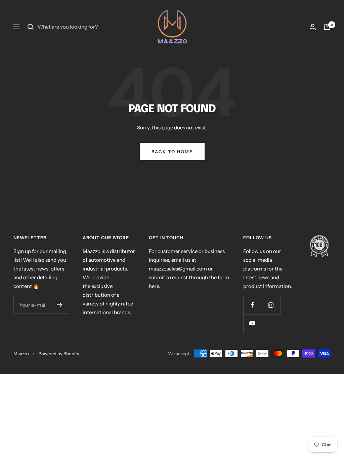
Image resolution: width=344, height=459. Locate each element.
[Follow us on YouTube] (252, 323)
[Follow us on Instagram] (271, 305)
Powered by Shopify (58, 353)
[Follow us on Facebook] (252, 305)
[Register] (59, 304)
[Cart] (327, 27)
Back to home (172, 151)
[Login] (313, 27)
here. (154, 286)
